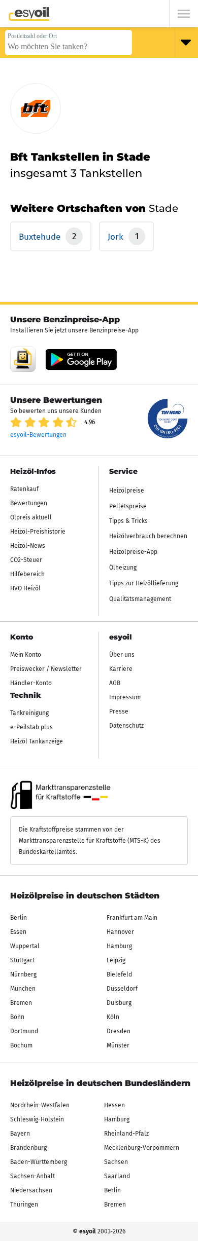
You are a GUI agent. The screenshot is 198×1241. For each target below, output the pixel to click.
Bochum (21, 1045)
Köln (113, 1017)
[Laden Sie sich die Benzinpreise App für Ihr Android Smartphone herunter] (23, 359)
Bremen (21, 1002)
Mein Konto (25, 654)
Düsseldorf (122, 988)
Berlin (18, 917)
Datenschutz (126, 725)
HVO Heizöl (25, 588)
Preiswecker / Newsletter (46, 668)
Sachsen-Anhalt (32, 1176)
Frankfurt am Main (132, 917)
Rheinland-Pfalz (126, 1133)
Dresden (118, 1031)
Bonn (17, 1017)
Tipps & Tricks (128, 520)
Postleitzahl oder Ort (32, 36)
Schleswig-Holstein (37, 1119)
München (23, 988)
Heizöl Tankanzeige (36, 741)
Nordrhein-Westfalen (40, 1105)
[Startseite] (29, 14)
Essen (18, 931)
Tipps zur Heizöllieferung (143, 583)
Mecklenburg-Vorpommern (141, 1147)
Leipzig (116, 960)
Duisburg (119, 1002)
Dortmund (24, 1031)
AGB (114, 683)
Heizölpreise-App (133, 551)
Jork (117, 237)
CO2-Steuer (26, 559)
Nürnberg (23, 974)
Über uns (122, 654)
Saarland (117, 1176)
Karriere (121, 668)
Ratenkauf (24, 489)
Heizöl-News (27, 545)
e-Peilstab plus (31, 727)
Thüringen (24, 1204)
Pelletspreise (128, 506)
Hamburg (119, 946)
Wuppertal (25, 946)
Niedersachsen (31, 1190)
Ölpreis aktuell (31, 517)
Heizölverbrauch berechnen (148, 536)
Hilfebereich (27, 574)
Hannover (120, 931)
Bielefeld (119, 974)
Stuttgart (22, 960)
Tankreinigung (29, 713)
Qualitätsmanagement (140, 599)
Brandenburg (28, 1147)
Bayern (20, 1133)
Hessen (114, 1105)
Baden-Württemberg (38, 1161)
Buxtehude (41, 237)
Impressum (125, 697)
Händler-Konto (31, 683)
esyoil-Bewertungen (38, 434)
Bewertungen (28, 503)
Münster (118, 1045)
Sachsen (116, 1161)
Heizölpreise (126, 490)
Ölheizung (123, 567)
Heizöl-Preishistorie (37, 531)
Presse (118, 711)
